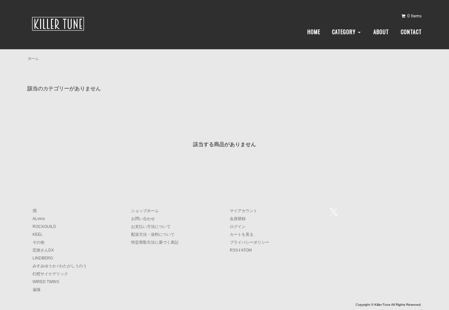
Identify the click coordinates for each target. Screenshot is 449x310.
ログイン (238, 226)
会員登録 (238, 218)
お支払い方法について (151, 226)
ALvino (39, 218)
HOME (313, 32)
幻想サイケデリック (50, 274)
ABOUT (381, 32)
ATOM (246, 250)
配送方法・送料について (153, 234)
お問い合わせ (143, 218)
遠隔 (36, 289)
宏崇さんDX (43, 250)
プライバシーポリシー (249, 242)
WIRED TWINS (46, 281)
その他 (38, 242)
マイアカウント (243, 211)
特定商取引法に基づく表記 (154, 242)
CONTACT (411, 32)
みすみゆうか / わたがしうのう (60, 266)
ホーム (33, 58)
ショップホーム (145, 211)
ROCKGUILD (44, 226)
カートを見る (241, 234)
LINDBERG (43, 258)
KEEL (38, 234)
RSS (234, 250)
